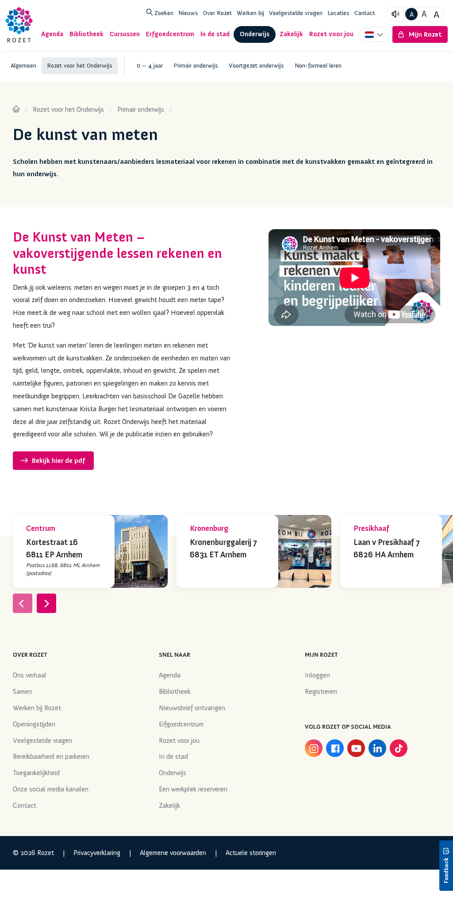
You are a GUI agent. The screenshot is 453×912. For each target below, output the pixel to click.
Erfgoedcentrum (181, 724)
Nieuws (188, 12)
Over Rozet (217, 12)
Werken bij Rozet (37, 708)
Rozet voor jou (179, 741)
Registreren (321, 692)
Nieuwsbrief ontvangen (192, 708)
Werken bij (250, 12)
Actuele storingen (251, 853)
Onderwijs (172, 773)
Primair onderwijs (140, 110)
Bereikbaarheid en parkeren (51, 757)
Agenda (169, 675)
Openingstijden (34, 724)
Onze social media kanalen (50, 789)
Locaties (338, 12)
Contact (364, 12)
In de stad (173, 757)
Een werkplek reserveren (193, 789)
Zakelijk (169, 806)
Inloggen (317, 675)
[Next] (46, 603)
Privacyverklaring (96, 853)
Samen (22, 692)
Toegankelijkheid (36, 773)
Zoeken (163, 12)
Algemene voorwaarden (173, 853)
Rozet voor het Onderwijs (68, 110)
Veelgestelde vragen (295, 12)
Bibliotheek (175, 692)
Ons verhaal (29, 675)
